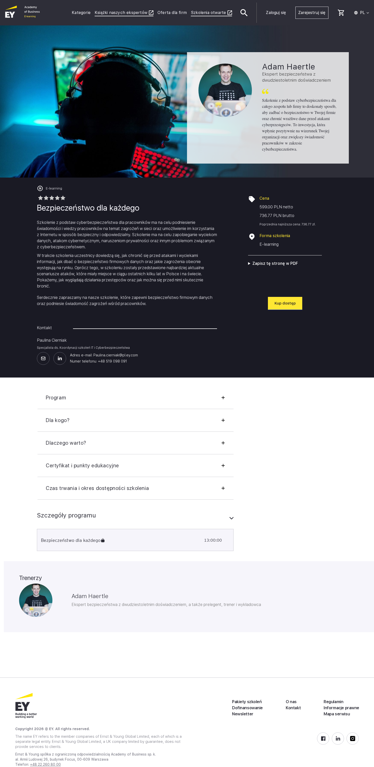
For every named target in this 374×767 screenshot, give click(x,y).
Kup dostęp (285, 303)
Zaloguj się (276, 12)
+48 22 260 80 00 (45, 764)
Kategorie (81, 12)
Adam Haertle (89, 596)
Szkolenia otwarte (208, 12)
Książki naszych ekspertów (121, 12)
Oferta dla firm (172, 12)
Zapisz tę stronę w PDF (275, 263)
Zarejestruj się (312, 12)
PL (362, 13)
